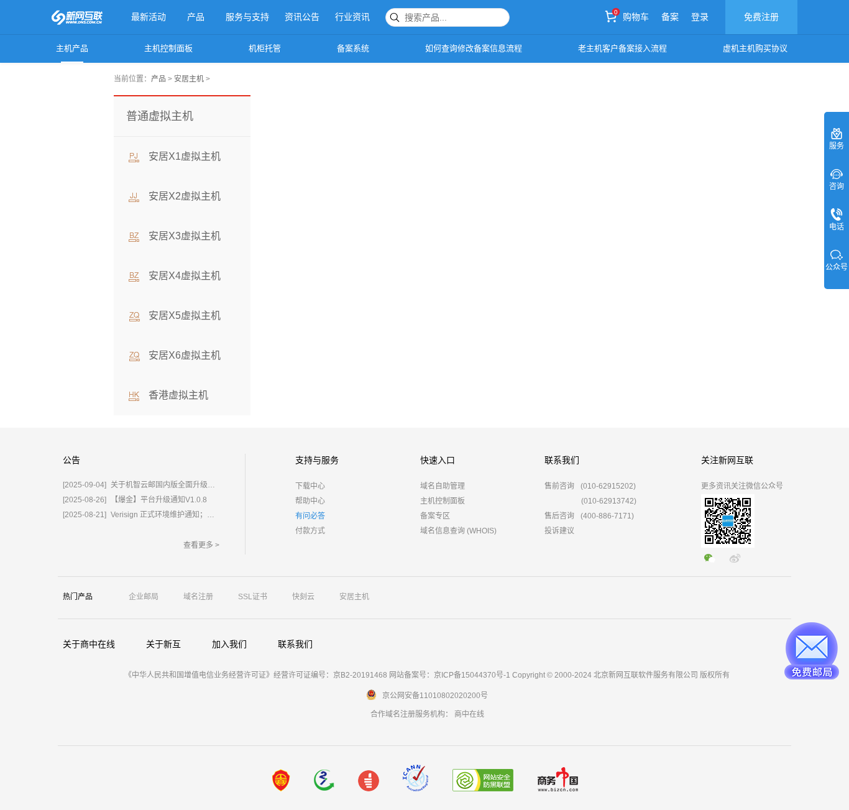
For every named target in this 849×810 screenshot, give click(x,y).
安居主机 (189, 79)
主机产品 (72, 48)
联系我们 (295, 644)
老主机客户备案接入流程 (622, 48)
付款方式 (310, 531)
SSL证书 (252, 596)
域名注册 (198, 596)
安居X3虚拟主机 (185, 236)
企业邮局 (143, 596)
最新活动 (148, 17)
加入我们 (229, 644)
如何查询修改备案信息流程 (473, 48)
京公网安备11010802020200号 (435, 695)
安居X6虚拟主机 (185, 355)
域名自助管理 (442, 486)
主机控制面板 (168, 48)
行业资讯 (352, 17)
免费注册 (761, 17)
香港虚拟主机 (178, 395)
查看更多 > (201, 545)
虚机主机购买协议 (755, 48)
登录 (700, 17)
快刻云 (303, 596)
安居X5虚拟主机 (185, 315)
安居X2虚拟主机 (185, 196)
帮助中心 (310, 501)
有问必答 (310, 516)
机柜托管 (265, 48)
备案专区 (435, 516)
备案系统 (353, 48)
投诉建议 (559, 531)
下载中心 (310, 486)
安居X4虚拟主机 (185, 275)
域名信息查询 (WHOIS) (458, 531)
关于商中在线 (89, 644)
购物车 (636, 17)
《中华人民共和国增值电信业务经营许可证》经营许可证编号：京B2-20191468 (255, 675)
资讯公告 (302, 17)
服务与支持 (247, 17)
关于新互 (163, 644)
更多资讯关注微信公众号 (742, 486)
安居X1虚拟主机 (185, 156)
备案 (670, 17)
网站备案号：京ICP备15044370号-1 (449, 675)
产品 (195, 17)
